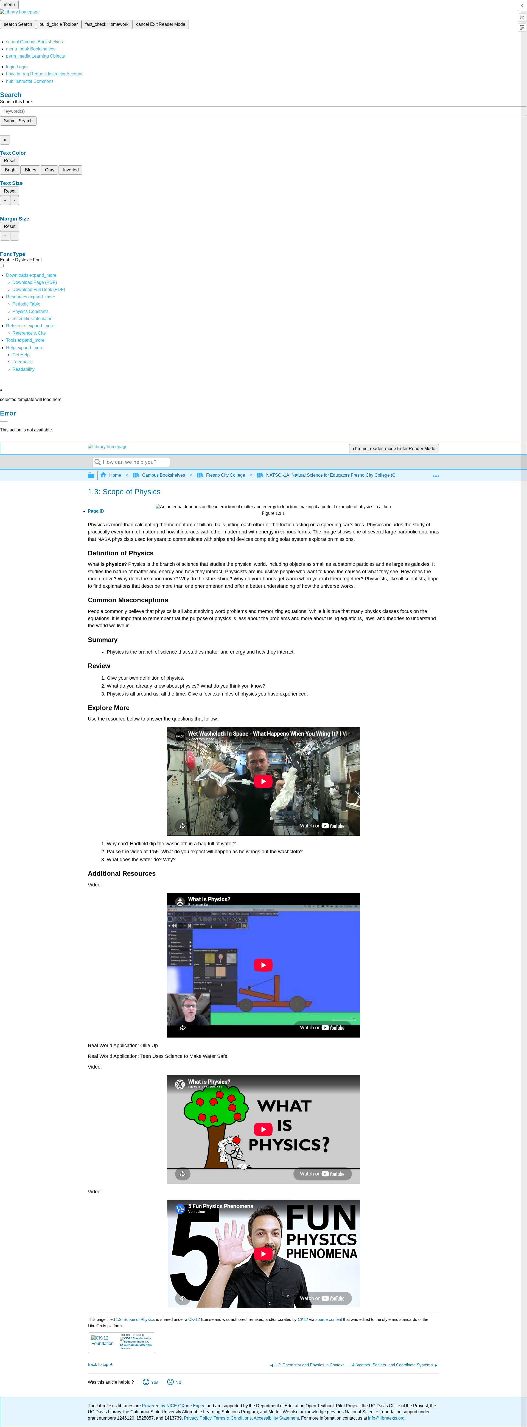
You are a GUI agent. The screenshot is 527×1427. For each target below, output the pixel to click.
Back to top (98, 1364)
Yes (154, 1382)
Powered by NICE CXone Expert (174, 1405)
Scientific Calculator (31, 318)
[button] (22, 362)
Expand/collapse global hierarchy (94, 475)
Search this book (16, 101)
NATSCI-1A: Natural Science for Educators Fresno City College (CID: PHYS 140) (345, 475)
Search (97, 462)
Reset (9, 160)
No (178, 1382)
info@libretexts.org (386, 1418)
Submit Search (18, 120)
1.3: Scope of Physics (135, 1319)
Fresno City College (225, 475)
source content (328, 1319)
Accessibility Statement (276, 1418)
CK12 (303, 1319)
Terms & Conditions (233, 1418)
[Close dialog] (4, 421)
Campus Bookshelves (163, 475)
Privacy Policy (197, 1418)
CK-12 (194, 1319)
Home (115, 475)
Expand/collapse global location (436, 474)
